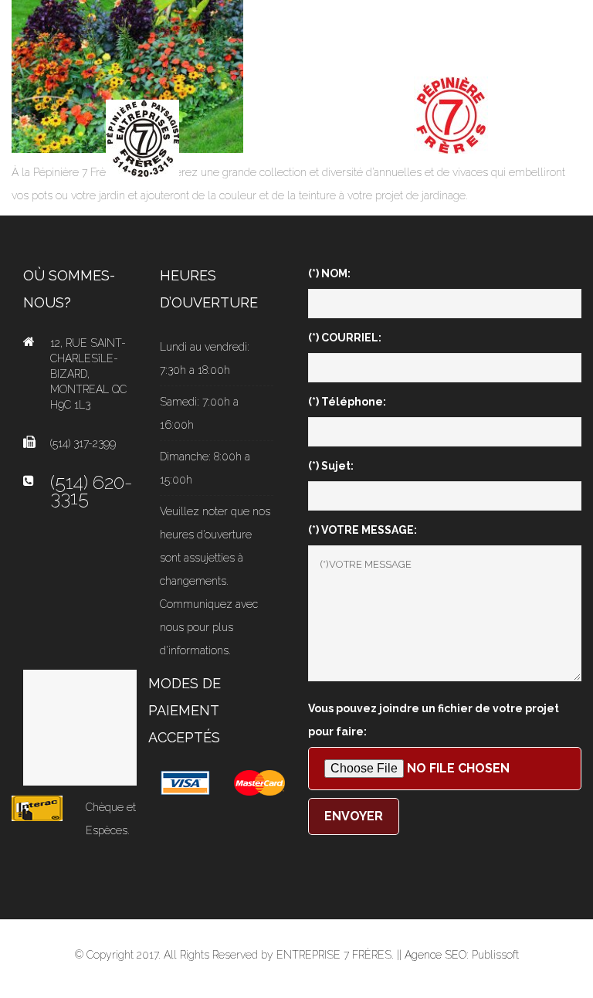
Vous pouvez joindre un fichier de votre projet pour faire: (433, 720)
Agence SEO (435, 955)
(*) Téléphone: (347, 401)
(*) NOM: (329, 273)
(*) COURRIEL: (344, 337)
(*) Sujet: (331, 466)
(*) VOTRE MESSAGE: (362, 530)
